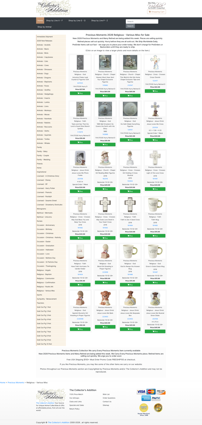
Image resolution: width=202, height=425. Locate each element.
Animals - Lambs (43, 102)
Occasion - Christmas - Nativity (49, 237)
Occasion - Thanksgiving (46, 266)
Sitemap (106, 405)
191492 (80, 228)
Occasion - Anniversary (46, 225)
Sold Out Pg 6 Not (44, 328)
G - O (77, 20)
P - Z (99, 20)
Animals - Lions (42, 106)
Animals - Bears (43, 49)
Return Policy (74, 409)
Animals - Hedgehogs (45, 94)
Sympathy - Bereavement (47, 299)
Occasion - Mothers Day (46, 258)
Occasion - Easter (43, 241)
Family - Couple (43, 155)
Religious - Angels (43, 270)
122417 (155, 81)
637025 (80, 83)
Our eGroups (74, 398)
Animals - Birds (42, 53)
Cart (157, 12)
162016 (105, 179)
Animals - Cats (42, 61)
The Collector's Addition (45, 403)
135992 (105, 85)
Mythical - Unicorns (44, 217)
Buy (81, 93)
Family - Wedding (43, 160)
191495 (155, 225)
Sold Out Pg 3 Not (44, 315)
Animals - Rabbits (43, 123)
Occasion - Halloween (45, 250)
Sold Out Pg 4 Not (44, 319)
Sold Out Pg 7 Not (44, 332)
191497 (155, 272)
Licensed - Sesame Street (47, 200)
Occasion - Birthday (44, 229)
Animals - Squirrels (44, 135)
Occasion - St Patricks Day (47, 262)
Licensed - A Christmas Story (48, 176)
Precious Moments (16, 382)
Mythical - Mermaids (44, 213)
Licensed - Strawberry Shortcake (49, 205)
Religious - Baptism (44, 274)
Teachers (40, 303)
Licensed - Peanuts (44, 192)
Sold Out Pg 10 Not (44, 344)
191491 (155, 179)
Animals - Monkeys (44, 110)
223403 (105, 317)
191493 (105, 228)
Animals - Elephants (44, 82)
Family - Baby (42, 151)
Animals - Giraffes (43, 90)
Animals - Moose (43, 114)
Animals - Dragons (44, 78)
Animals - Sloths (43, 131)
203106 (80, 179)
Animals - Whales (43, 143)
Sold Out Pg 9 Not (44, 340)
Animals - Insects (43, 98)
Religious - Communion (45, 278)
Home (40, 20)
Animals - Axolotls (43, 45)
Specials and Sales (76, 405)
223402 (130, 319)
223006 (105, 272)
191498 (130, 274)
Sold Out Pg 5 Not (44, 323)
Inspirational (41, 172)
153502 (130, 181)
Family (39, 147)
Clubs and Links (75, 402)
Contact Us (107, 402)
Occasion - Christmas (45, 233)
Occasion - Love (43, 254)
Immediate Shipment (45, 37)
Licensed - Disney (44, 180)
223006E (80, 319)
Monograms (41, 209)
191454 (80, 274)
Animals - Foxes (43, 86)
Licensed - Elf (42, 184)
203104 (155, 127)
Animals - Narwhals (44, 119)
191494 (130, 225)
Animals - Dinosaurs (44, 69)
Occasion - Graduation (45, 246)
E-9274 (80, 132)
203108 (155, 319)
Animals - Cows (43, 65)
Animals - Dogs (42, 73)
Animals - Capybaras (45, 57)
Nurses (39, 221)
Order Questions (109, 398)
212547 (130, 85)
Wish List (106, 394)
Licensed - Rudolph (44, 196)
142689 (105, 134)
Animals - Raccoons (44, 127)
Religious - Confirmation (46, 282)
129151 (130, 130)
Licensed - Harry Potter (46, 188)
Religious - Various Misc (46, 291)
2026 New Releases (44, 41)
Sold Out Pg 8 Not (44, 336)
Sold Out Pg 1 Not (44, 307)
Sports (39, 295)
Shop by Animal (44, 27)
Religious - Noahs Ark (45, 287)
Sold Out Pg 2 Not (44, 311)
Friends (40, 164)
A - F (54, 20)
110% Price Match (76, 394)
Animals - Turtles (43, 139)
